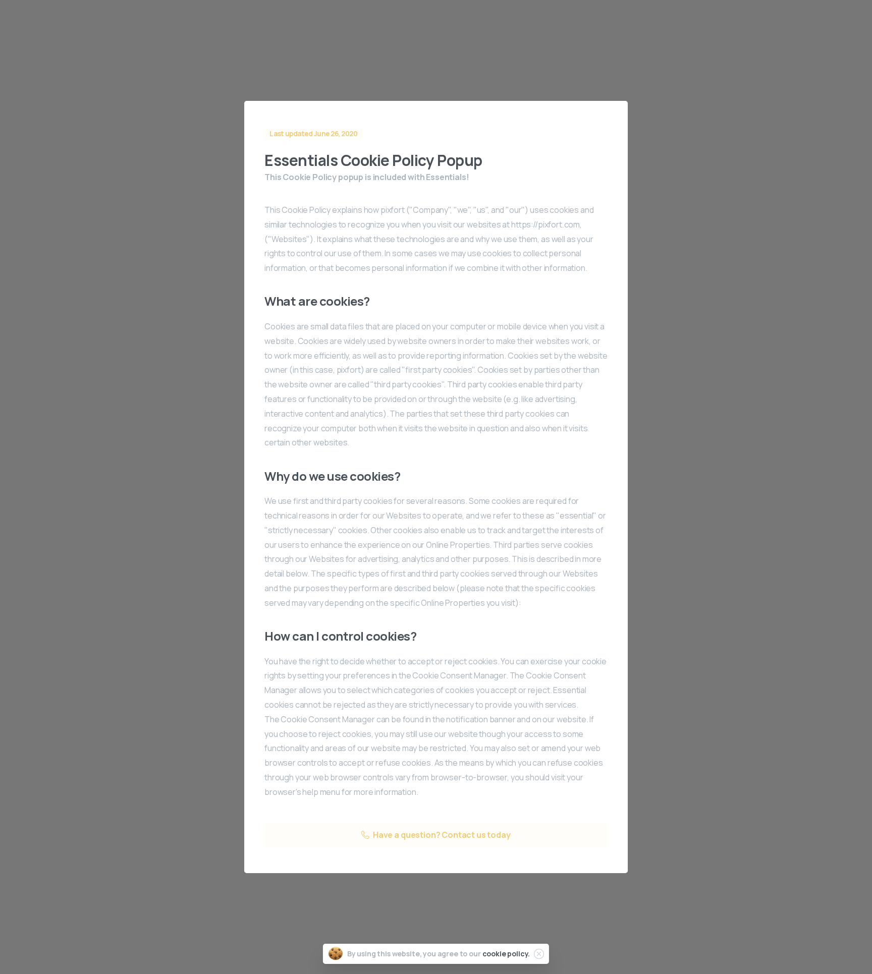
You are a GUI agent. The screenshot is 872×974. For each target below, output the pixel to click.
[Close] (539, 954)
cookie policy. (506, 953)
